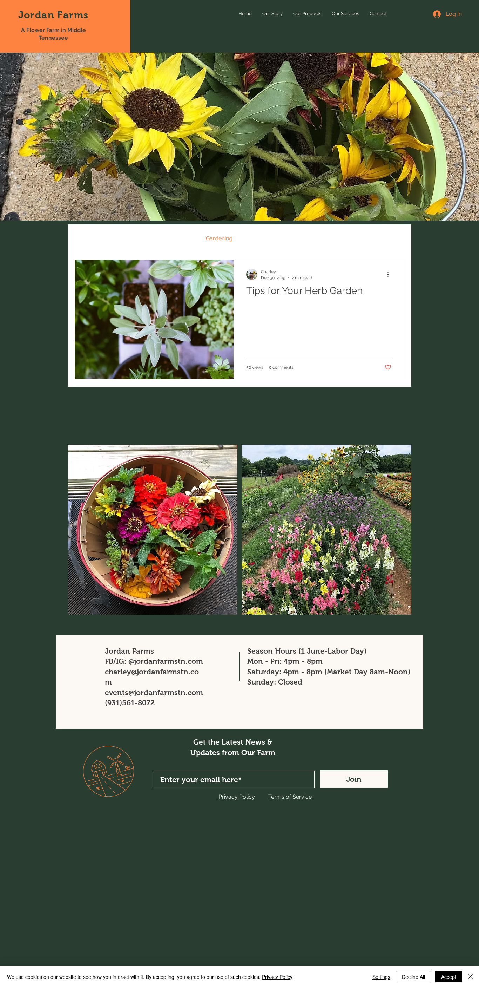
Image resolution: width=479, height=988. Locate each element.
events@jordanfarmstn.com (154, 692)
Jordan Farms (53, 14)
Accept (448, 976)
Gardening (219, 238)
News (118, 238)
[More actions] (390, 274)
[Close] (470, 976)
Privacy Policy (277, 976)
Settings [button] (381, 976)
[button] (395, 239)
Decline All (413, 976)
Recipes (150, 238)
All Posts (86, 238)
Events (183, 238)
